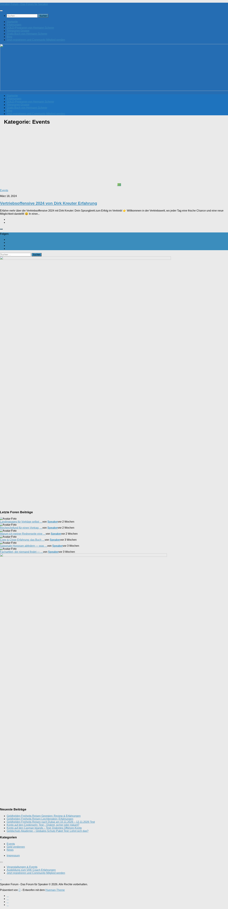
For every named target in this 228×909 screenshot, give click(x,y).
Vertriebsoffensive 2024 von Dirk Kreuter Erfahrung (48, 203)
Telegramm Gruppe (18, 30)
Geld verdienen (16, 846)
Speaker (52, 521)
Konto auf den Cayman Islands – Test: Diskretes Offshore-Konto (44, 828)
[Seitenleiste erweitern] (1, 229)
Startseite (12, 21)
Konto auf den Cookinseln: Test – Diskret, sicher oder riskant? (43, 824)
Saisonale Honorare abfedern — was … (23, 545)
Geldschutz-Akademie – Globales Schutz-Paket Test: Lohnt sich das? (47, 831)
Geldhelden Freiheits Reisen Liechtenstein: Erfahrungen (40, 818)
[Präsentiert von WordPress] (20, 890)
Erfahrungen (14, 24)
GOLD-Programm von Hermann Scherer (30, 27)
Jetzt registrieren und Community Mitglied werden (36, 39)
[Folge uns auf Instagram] (8, 245)
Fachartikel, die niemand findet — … (21, 551)
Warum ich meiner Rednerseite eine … (23, 533)
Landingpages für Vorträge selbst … (21, 521)
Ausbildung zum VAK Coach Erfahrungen (31, 870)
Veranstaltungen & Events (22, 866)
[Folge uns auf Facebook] (8, 242)
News (10, 849)
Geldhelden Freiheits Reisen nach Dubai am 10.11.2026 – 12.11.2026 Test (51, 821)
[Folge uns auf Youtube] (8, 239)
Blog (9, 36)
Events (4, 190)
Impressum (13, 855)
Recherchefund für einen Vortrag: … (21, 527)
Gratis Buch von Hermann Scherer (27, 33)
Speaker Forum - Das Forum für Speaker (24, 4)
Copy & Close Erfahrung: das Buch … (22, 539)
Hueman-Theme (55, 890)
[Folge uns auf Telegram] (8, 248)
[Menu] (1, 10)
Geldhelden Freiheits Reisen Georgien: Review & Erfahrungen (44, 815)
